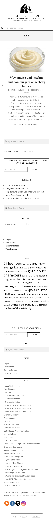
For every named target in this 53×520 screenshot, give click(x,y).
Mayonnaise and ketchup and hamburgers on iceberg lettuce (26, 81)
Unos (24, 517)
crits (43, 267)
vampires (44, 301)
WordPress (36, 517)
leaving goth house (17, 286)
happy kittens (10, 279)
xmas (36, 305)
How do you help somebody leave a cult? (23, 198)
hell (19, 279)
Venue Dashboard (11, 482)
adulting (28, 264)
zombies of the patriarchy (17, 308)
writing (30, 304)
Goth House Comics (28, 276)
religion (26, 294)
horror (6, 283)
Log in (8, 239)
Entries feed (11, 242)
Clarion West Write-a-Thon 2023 (17, 411)
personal (25, 290)
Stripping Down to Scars (15, 466)
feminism (8, 271)
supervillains (38, 298)
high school (28, 279)
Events (7, 421)
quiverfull (14, 294)
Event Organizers (11, 415)
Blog (26, 92)
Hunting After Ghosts (14, 463)
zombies (43, 304)
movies (35, 286)
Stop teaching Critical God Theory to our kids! (25, 192)
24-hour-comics (14, 263)
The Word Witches (11, 151)
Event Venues (9, 418)
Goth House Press (12, 427)
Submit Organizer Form (13, 450)
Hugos (28, 282)
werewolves (8, 305)
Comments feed (12, 245)
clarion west (34, 267)
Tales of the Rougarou (13, 456)
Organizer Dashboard (13, 447)
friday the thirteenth (20, 272)
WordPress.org (12, 249)
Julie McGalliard (10, 434)
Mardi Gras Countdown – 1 (17, 195)
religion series (36, 294)
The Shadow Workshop (21, 301)
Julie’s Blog (8, 437)
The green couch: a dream (17, 188)
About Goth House (12, 386)
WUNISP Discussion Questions (19, 479)
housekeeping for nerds (16, 283)
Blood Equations (11, 389)
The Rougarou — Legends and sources (21, 469)
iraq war (41, 283)
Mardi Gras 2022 (11, 440)
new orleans (17, 290)
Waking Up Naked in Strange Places (20, 476)
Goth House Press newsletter (16, 431)
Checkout (7, 392)
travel (31, 301)
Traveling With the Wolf (15, 472)
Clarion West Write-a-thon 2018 (17, 408)
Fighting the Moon (12, 459)
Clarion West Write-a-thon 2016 (17, 405)
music (41, 287)
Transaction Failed (12, 402)
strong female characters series (21, 298)
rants (20, 294)
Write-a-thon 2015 (12, 485)
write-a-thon (19, 304)
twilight (36, 301)
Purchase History (12, 398)
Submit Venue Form (12, 453)
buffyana (23, 268)
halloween (41, 275)
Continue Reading (26, 124)
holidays (41, 279)
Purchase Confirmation (14, 395)
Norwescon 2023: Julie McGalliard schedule (22, 443)
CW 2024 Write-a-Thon (15, 185)
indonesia (34, 283)
